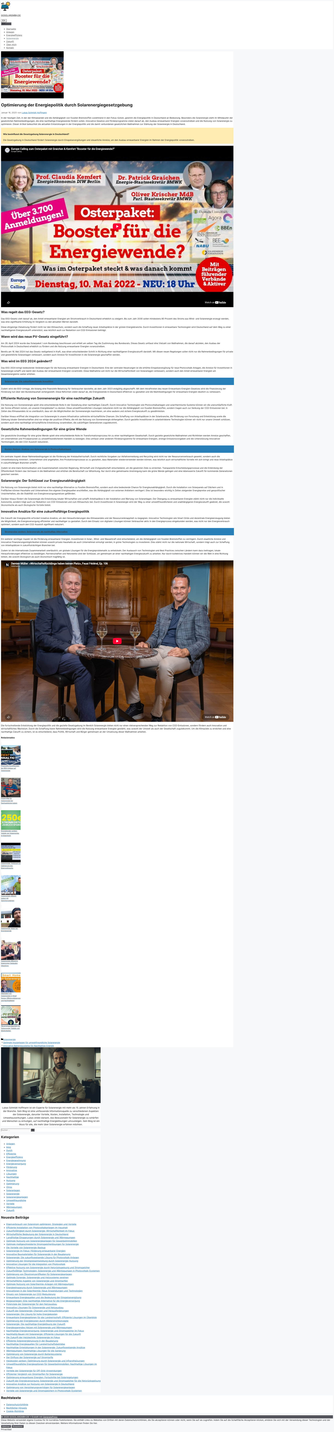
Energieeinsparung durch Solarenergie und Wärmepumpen (36, 1287)
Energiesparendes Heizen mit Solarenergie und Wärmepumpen (39, 1327)
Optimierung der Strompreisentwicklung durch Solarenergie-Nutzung (42, 1261)
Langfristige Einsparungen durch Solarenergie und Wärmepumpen (40, 1237)
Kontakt (10, 47)
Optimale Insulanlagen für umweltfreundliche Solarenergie (31, 1042)
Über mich (11, 44)
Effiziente (11, 1154)
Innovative (11, 1170)
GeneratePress (50, 1417)
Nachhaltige (12, 1177)
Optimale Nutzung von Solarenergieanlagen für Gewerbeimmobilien (41, 1241)
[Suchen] (33, 1130)
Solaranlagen (13, 1190)
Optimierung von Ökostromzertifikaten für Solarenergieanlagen (39, 1274)
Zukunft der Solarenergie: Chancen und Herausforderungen (37, 1310)
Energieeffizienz (14, 35)
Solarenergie (12, 38)
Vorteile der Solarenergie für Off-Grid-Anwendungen (34, 1370)
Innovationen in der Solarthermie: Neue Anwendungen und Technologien (44, 1291)
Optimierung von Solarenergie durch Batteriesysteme (34, 1354)
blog (8, 1147)
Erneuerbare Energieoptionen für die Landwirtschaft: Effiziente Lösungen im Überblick (51, 1317)
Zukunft (10, 41)
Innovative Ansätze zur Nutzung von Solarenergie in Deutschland (40, 1384)
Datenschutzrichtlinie (17, 1404)
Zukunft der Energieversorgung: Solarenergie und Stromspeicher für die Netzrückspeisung (53, 1380)
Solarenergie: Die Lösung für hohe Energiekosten (31, 1314)
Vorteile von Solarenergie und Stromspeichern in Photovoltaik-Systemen (44, 1390)
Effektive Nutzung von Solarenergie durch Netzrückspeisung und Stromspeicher (48, 1267)
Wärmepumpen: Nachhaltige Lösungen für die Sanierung (35, 1350)
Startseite (11, 29)
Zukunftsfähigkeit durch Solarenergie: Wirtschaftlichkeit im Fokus (40, 1231)
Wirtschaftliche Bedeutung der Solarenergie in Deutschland (37, 1234)
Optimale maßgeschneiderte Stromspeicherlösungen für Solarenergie (42, 1244)
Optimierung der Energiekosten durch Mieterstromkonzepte (37, 1321)
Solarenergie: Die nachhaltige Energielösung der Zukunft (35, 1324)
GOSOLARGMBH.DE (11, 15)
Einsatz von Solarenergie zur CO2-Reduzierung (30, 1294)
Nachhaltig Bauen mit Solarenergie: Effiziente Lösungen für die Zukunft (43, 1334)
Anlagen (10, 32)
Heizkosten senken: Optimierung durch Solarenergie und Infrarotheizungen (45, 1361)
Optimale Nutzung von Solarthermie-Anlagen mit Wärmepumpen (40, 1284)
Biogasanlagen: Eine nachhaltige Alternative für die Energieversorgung (43, 1301)
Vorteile (10, 1203)
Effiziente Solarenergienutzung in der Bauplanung (32, 1341)
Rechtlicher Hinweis (16, 1408)
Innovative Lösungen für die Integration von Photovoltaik (35, 1264)
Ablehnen (6, 1426)
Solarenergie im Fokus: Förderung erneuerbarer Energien (35, 1251)
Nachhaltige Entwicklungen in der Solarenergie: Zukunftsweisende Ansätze (45, 1347)
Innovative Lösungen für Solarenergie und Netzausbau (34, 1307)
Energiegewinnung (16, 1160)
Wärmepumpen (14, 1207)
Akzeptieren (18, 1426)
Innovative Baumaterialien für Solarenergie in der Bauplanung (38, 1254)
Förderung (11, 1167)
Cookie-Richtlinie (15, 1411)
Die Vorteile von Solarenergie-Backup (25, 1247)
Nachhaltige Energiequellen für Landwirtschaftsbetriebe (35, 1344)
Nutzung (10, 1180)
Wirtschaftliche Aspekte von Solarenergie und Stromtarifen (37, 1281)
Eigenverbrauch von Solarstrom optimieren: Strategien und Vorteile (41, 1224)
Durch (9, 1150)
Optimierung (12, 1183)
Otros (9, 1187)
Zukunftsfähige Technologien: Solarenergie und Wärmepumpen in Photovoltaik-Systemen (53, 1271)
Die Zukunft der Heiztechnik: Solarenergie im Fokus (33, 1337)
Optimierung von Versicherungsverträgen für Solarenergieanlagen (40, 1387)
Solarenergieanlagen (17, 1197)
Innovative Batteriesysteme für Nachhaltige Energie (28, 1045)
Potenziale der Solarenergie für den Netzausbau (31, 1304)
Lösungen (11, 1174)
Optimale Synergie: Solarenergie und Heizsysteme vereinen (37, 1277)
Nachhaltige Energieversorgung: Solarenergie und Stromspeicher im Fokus (45, 1330)
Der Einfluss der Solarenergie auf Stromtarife (29, 1357)
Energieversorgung (16, 1163)
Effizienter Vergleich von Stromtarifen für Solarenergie (34, 1374)
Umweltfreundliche (16, 1200)
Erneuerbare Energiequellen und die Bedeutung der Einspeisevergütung (43, 1297)
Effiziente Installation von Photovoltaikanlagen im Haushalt (37, 1227)
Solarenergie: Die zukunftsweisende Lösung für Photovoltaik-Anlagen (42, 1257)
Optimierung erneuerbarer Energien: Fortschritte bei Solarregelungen (42, 1377)
